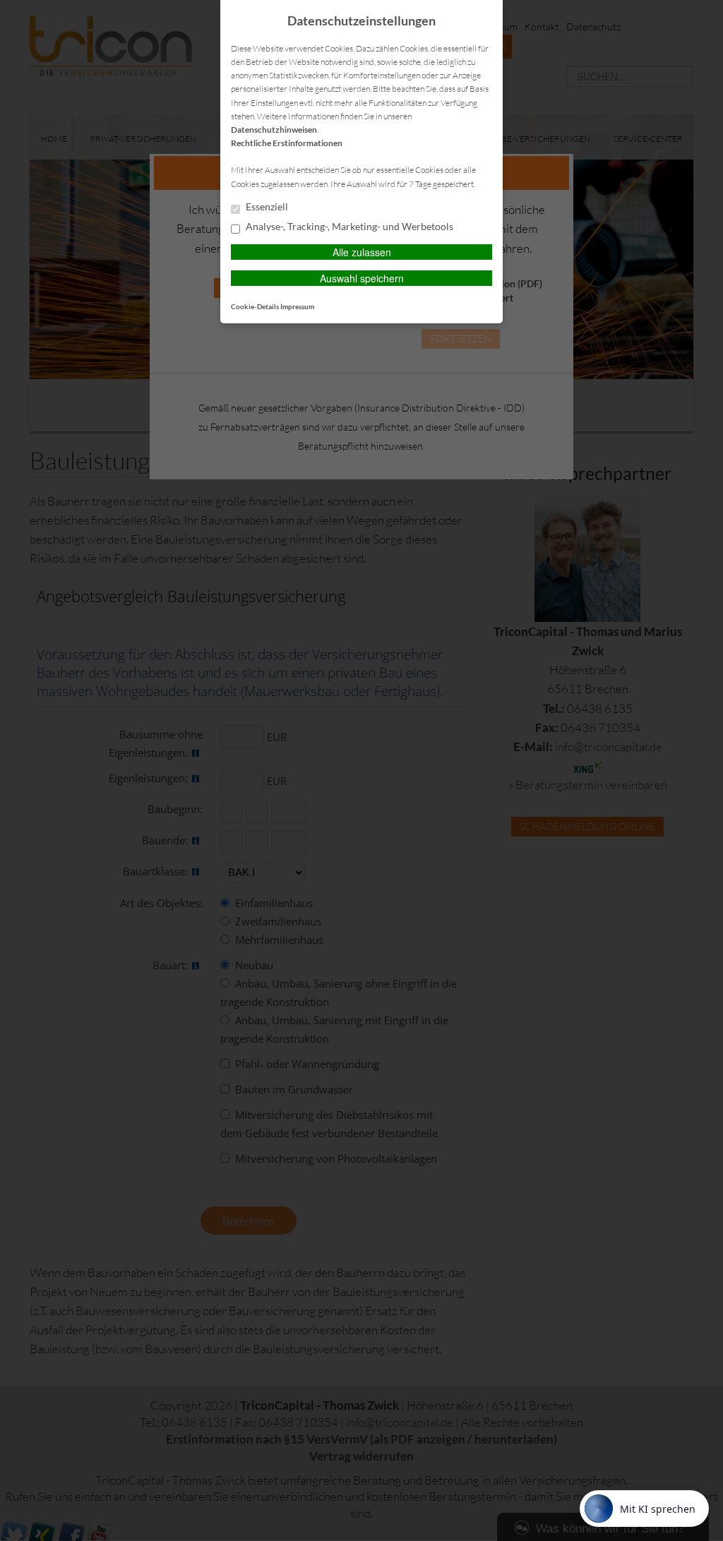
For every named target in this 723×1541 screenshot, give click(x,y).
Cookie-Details (255, 306)
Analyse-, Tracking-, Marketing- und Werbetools (348, 226)
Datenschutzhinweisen (274, 129)
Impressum (297, 306)
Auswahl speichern (362, 278)
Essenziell (266, 206)
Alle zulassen (362, 252)
